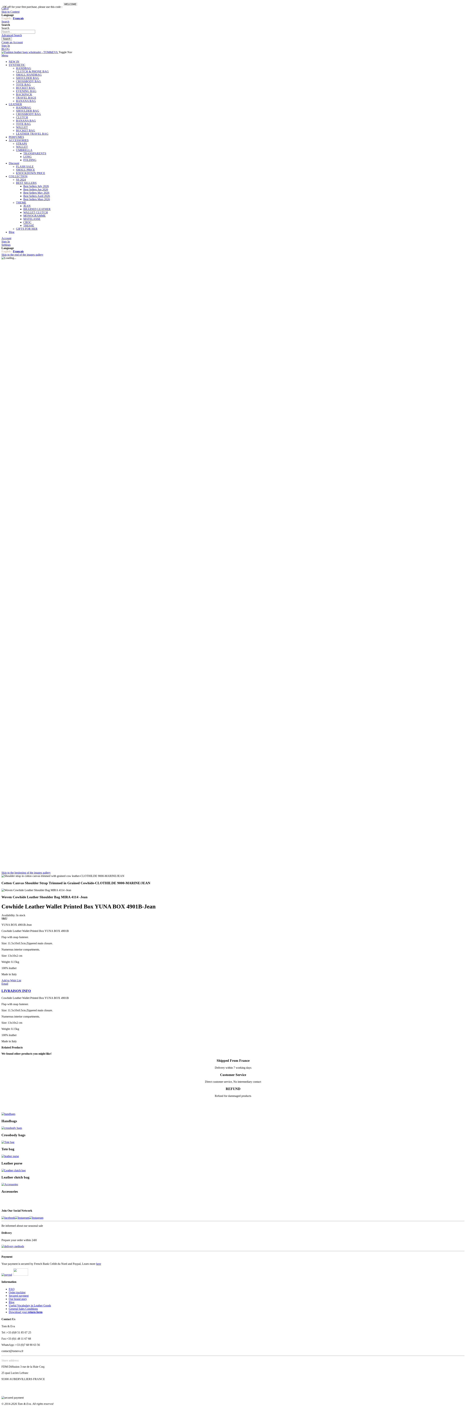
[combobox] (18, 32)
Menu (4, 55)
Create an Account (12, 42)
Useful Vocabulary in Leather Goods (30, 1305)
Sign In (5, 45)
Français (18, 18)
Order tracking (17, 1292)
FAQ (12, 1289)
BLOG (5, 48)
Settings (6, 244)
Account (6, 238)
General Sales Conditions (23, 1308)
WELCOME (70, 4)
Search (5, 21)
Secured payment (19, 1295)
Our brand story (18, 1298)
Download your (25, 1312)
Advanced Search (11, 35)
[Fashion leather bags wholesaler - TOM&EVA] (30, 52)
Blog (11, 1302)
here (98, 1263)
